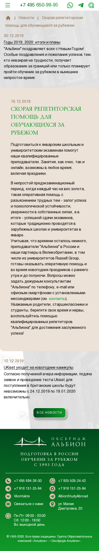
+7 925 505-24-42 (72, 481)
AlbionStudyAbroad (73, 496)
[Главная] (8, 18)
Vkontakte (22, 496)
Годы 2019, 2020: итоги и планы (32, 42)
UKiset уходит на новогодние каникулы (38, 367)
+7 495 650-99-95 (39, 5)
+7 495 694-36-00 (28, 481)
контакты (57, 299)
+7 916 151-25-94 (81, 5)
